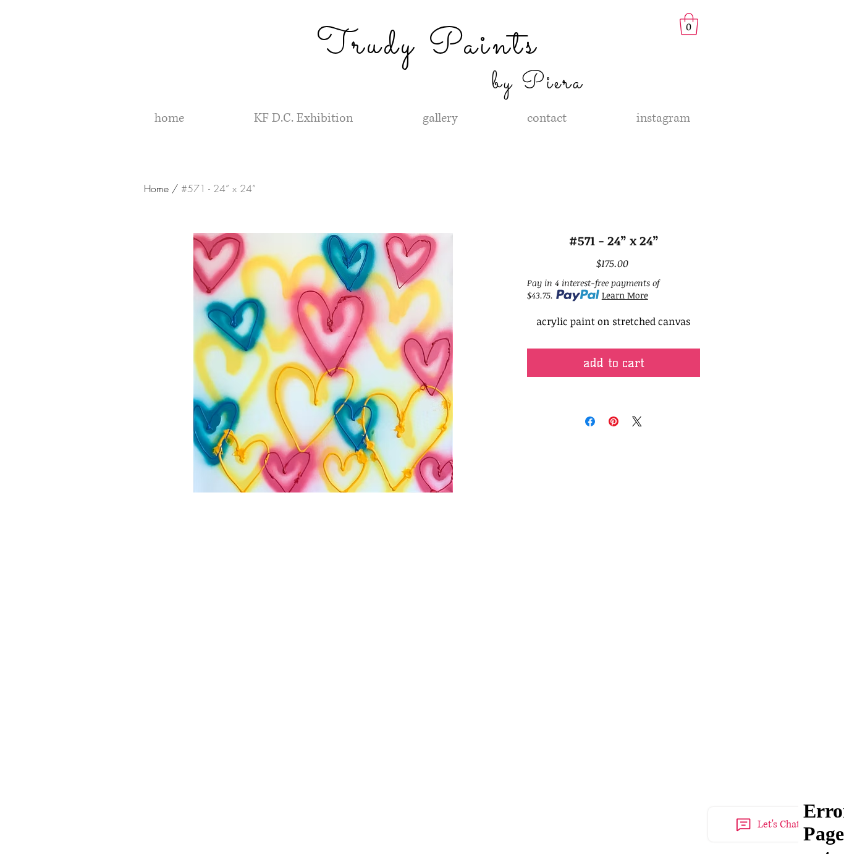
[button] (689, 24)
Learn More (625, 295)
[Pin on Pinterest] (613, 421)
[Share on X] (637, 421)
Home (156, 188)
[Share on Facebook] (590, 421)
